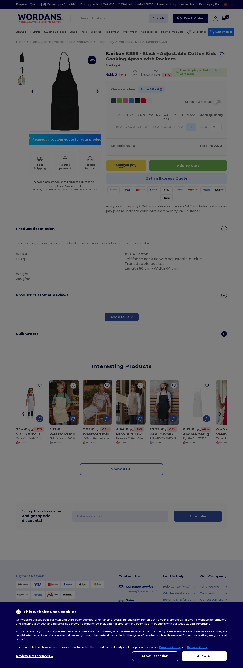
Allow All (204, 656)
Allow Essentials (155, 656)
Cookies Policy (170, 647)
